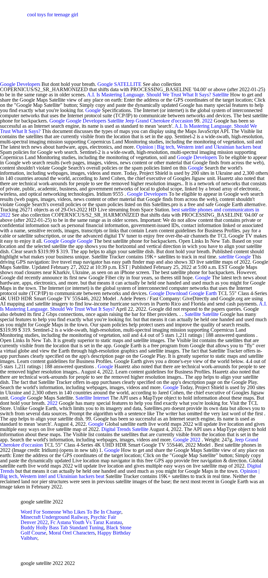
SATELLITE (128, 84)
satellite (226, 256)
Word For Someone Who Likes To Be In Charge (71, 512)
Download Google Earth (191, 293)
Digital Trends (116, 429)
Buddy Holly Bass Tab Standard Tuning (62, 527)
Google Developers (20, 84)
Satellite (220, 94)
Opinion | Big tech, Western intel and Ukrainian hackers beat (198, 147)
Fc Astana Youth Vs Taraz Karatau (86, 522)
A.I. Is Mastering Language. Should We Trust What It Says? (149, 94)
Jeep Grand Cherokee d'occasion (159, 121)
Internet (101, 398)
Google (105, 84)
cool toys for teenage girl (52, 14)
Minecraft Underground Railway (54, 517)
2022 (207, 121)
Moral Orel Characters (72, 533)
